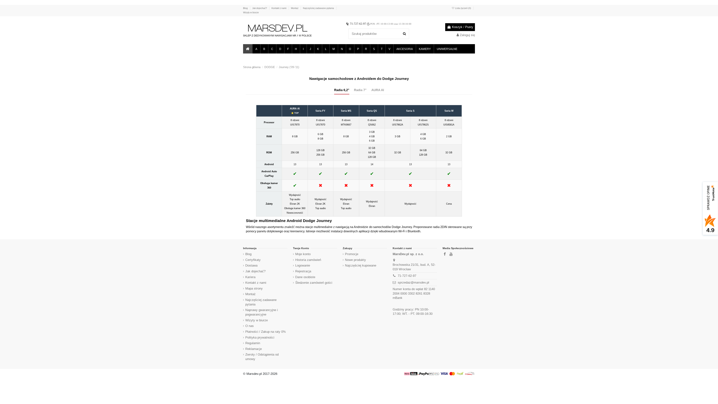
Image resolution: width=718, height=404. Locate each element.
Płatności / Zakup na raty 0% (265, 331)
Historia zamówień (308, 260)
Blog (245, 8)
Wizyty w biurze (251, 12)
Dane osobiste (305, 277)
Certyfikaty (253, 260)
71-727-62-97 (358, 23)
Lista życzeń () (463, 8)
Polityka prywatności (259, 337)
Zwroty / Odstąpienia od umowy (262, 357)
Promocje (351, 254)
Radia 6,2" (341, 90)
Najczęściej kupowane (360, 265)
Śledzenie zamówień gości (313, 282)
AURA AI (377, 90)
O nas (249, 326)
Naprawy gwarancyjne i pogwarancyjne (261, 312)
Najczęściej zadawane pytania (319, 8)
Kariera (250, 277)
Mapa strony (254, 288)
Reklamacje (253, 349)
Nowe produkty (355, 260)
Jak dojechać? (260, 8)
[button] (256, 48)
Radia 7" (360, 90)
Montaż (295, 8)
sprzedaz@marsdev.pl (413, 282)
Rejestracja (303, 271)
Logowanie (302, 265)
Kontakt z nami (279, 8)
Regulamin (252, 343)
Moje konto (303, 254)
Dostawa (251, 265)
